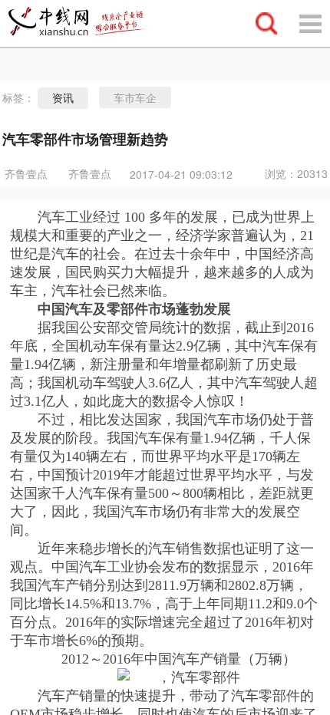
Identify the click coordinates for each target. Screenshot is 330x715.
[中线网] (83, 23)
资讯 (63, 98)
